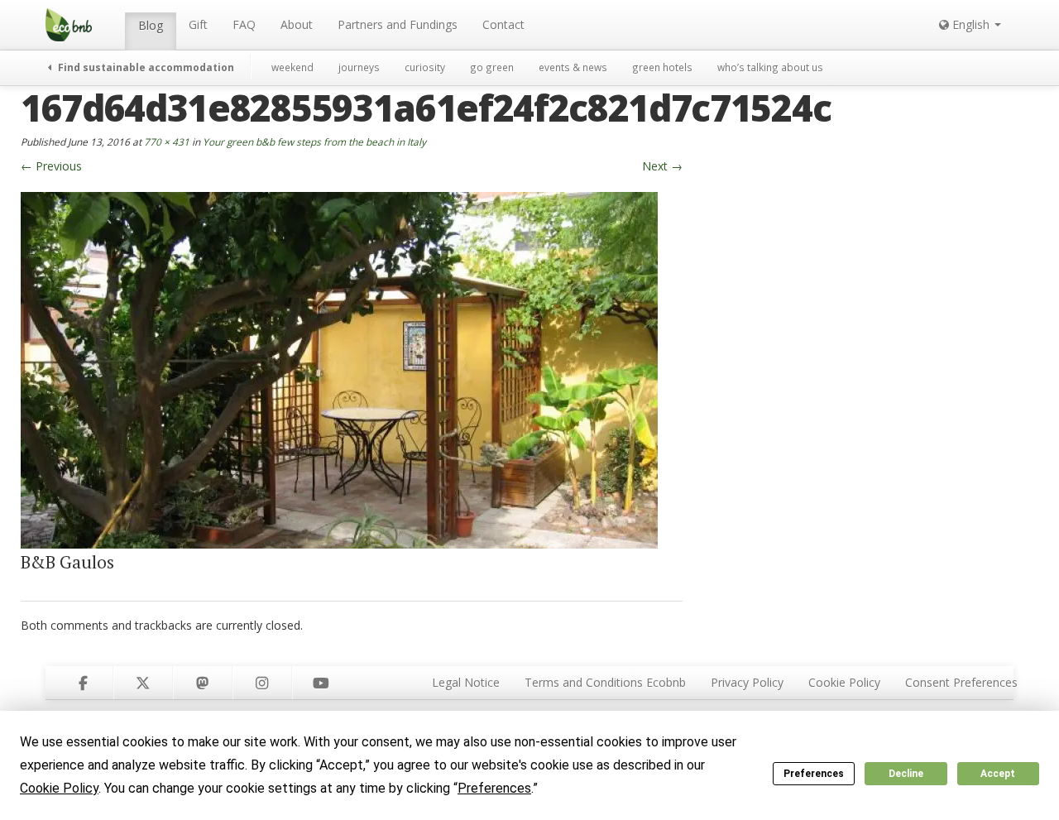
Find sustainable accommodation (144, 67)
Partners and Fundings (398, 24)
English (971, 24)
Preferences (813, 773)
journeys (359, 67)
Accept (997, 773)
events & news (573, 67)
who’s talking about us (770, 67)
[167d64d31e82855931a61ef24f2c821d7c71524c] (339, 368)
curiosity (425, 67)
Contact (503, 24)
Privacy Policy (747, 682)
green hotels (662, 67)
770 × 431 (166, 141)
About (296, 24)
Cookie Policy (844, 682)
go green (492, 67)
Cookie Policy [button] (59, 788)
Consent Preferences (961, 682)
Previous (51, 166)
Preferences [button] (494, 788)
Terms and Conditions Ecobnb (605, 682)
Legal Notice (466, 682)
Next (662, 166)
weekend (292, 67)
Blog (150, 25)
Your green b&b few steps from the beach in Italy (314, 141)
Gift (198, 24)
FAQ (244, 24)
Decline (906, 773)
